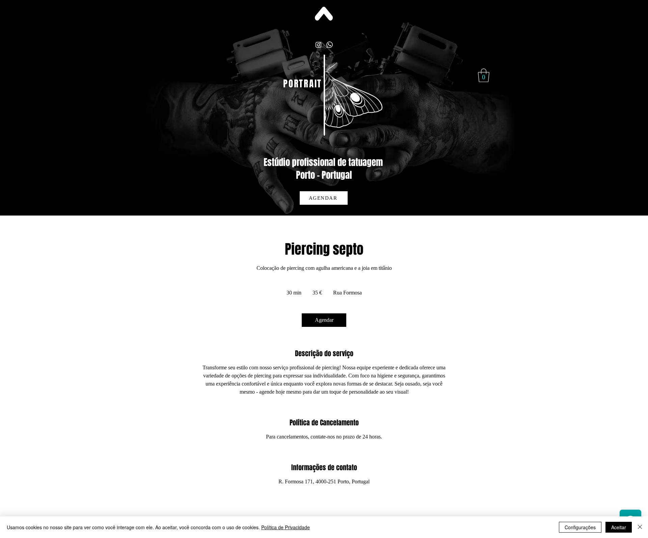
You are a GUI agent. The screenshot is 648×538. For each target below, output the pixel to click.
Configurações (580, 527)
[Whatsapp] (329, 45)
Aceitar (618, 527)
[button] (483, 75)
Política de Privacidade (285, 527)
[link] (324, 320)
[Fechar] (640, 527)
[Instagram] (318, 45)
